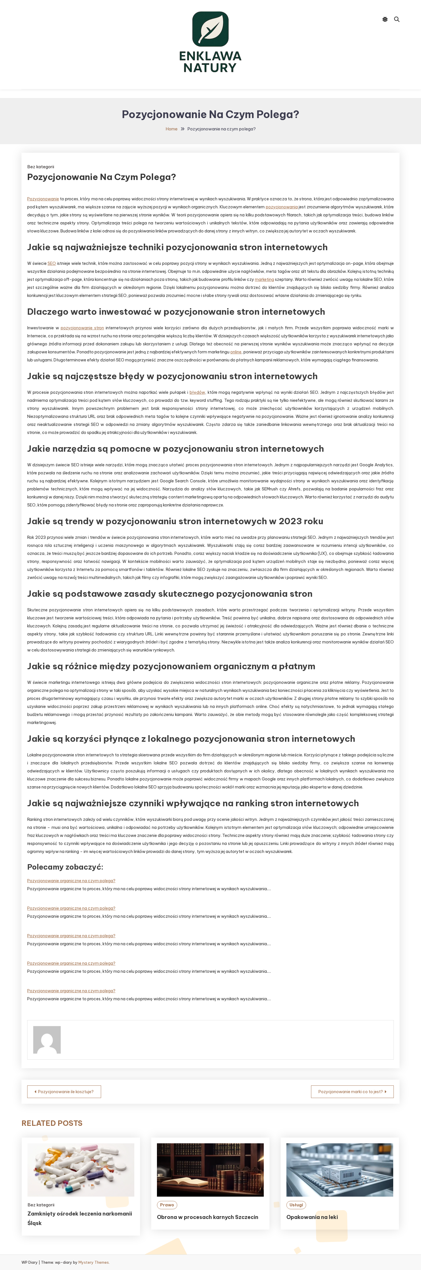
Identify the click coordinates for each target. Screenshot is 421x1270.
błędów (197, 392)
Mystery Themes (93, 1262)
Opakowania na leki (312, 1217)
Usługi (296, 1205)
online (235, 352)
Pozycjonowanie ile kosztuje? (66, 1091)
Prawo (167, 1205)
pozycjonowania (282, 207)
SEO (52, 263)
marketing (264, 279)
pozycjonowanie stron (82, 327)
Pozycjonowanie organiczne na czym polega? (71, 880)
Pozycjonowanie (43, 198)
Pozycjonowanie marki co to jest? (350, 1091)
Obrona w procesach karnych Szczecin (207, 1217)
